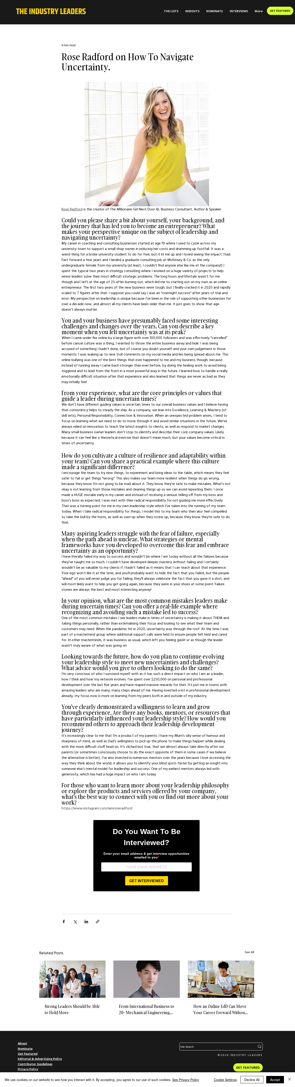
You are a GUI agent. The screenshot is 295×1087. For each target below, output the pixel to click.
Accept (275, 1079)
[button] (171, 11)
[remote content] (147, 854)
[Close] (289, 1079)
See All (249, 952)
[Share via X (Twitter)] (75, 921)
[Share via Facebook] (64, 921)
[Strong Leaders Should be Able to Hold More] (72, 979)
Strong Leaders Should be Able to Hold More (72, 1009)
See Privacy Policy (185, 1079)
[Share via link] (97, 921)
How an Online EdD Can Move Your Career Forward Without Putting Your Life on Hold (219, 1010)
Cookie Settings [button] (225, 1079)
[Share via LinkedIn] (86, 921)
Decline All (252, 1079)
